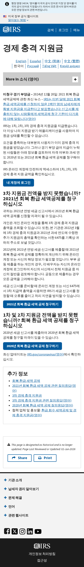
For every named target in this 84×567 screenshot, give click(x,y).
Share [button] (22, 458)
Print (48, 458)
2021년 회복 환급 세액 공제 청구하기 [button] (33, 304)
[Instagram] (22, 530)
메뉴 (76, 30)
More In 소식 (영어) (22, 79)
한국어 (19, 66)
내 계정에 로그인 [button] (19, 182)
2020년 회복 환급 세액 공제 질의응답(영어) (42, 405)
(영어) (45, 354)
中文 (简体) (53, 61)
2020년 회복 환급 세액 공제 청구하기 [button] (33, 346)
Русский (33, 66)
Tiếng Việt (49, 66)
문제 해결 (15, 498)
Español (35, 61)
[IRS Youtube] (38, 530)
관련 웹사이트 (18, 515)
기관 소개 (15, 480)
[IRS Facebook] (7, 530)
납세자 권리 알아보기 (23, 489)
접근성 (42, 560)
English (21, 61)
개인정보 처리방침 (42, 554)
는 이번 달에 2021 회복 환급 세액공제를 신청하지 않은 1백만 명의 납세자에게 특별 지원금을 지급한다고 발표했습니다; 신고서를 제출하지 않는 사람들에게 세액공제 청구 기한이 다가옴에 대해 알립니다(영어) (41, 109)
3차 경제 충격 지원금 (27, 395)
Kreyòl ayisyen (70, 66)
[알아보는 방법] (42, 18)
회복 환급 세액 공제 (26, 381)
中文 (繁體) (72, 61)
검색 (50, 30)
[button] (63, 30)
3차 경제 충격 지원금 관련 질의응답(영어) (41, 400)
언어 (11, 506)
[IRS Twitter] (15, 530)
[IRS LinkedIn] (30, 530)
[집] (11, 29)
